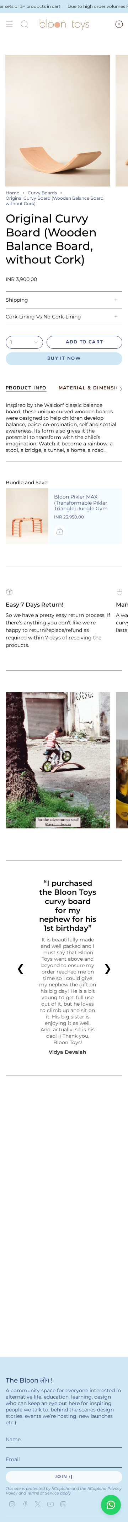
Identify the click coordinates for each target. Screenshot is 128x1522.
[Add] (59, 531)
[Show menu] (9, 24)
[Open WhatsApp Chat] (111, 1505)
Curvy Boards (42, 192)
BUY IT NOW (64, 358)
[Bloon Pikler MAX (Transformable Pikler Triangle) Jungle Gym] (27, 516)
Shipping (17, 300)
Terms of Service (43, 1493)
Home (12, 192)
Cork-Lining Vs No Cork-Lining (43, 316)
